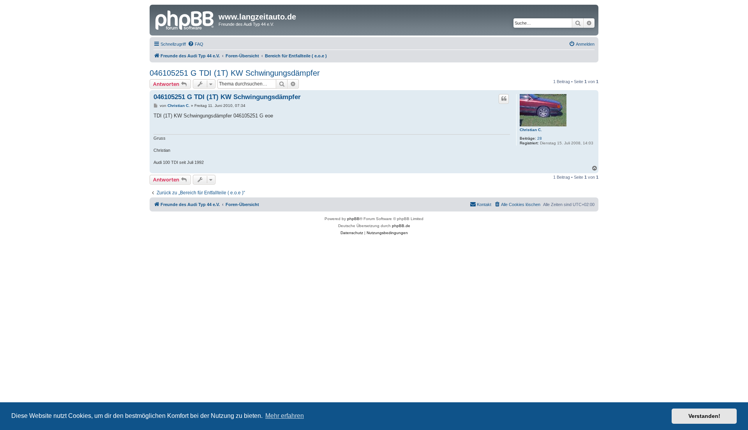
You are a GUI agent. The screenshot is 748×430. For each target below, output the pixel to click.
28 (539, 138)
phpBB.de (401, 226)
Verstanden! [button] (704, 416)
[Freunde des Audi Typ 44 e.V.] (185, 19)
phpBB (353, 219)
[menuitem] (195, 44)
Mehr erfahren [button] (284, 415)
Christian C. (531, 130)
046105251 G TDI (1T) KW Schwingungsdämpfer (235, 73)
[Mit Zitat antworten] (504, 98)
